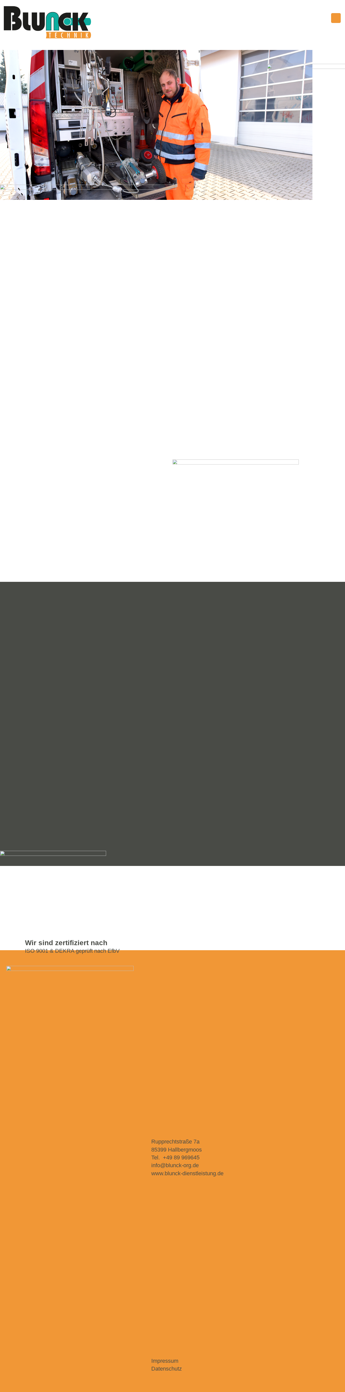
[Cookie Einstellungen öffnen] (11, 1385)
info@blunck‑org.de (175, 1165)
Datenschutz (166, 1369)
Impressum (164, 1361)
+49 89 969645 (181, 1157)
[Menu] (336, 18)
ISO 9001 (36, 951)
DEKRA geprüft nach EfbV (87, 951)
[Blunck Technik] (48, 22)
